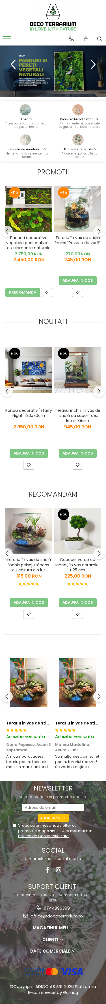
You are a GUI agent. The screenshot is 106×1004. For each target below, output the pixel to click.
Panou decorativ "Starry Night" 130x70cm (28, 413)
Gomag (70, 992)
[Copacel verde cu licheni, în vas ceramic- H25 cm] (77, 531)
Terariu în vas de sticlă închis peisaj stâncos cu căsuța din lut (29, 564)
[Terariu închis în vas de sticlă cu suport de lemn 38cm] (77, 370)
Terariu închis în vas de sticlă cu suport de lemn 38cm (77, 415)
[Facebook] (48, 870)
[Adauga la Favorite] (46, 292)
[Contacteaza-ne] (71, 39)
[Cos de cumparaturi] (86, 39)
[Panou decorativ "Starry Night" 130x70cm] (28, 370)
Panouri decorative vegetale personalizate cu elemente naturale (28, 242)
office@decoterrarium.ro (56, 916)
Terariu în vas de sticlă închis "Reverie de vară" (78, 240)
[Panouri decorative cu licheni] (53, 71)
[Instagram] (59, 870)
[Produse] (8, 40)
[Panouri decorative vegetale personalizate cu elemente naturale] (28, 209)
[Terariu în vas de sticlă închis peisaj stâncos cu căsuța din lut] (28, 531)
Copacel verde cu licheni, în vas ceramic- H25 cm (78, 564)
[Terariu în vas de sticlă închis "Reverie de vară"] (77, 209)
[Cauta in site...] (99, 39)
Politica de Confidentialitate (43, 836)
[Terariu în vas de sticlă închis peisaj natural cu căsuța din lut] (28, 682)
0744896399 (56, 908)
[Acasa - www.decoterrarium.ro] (53, 17)
